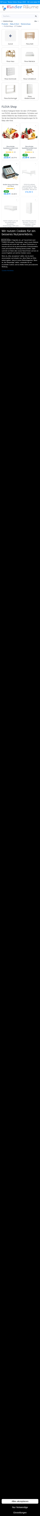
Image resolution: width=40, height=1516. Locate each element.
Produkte (5, 24)
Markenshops (26, 24)
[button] (16, 125)
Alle (35, 21)
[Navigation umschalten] (3, 6)
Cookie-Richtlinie (8, 270)
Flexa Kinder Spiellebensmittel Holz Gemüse (29, 148)
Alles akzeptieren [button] (20, 1501)
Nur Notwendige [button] (20, 1507)
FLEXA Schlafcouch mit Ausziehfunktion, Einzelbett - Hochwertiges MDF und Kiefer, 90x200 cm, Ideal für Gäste (10, 225)
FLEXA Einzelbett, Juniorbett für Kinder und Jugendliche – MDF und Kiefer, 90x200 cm (29, 187)
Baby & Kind (14, 24)
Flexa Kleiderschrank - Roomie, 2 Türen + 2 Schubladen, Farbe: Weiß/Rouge (29, 223)
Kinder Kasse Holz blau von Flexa (10, 185)
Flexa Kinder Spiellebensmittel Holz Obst (10, 148)
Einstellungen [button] (20, 1512)
